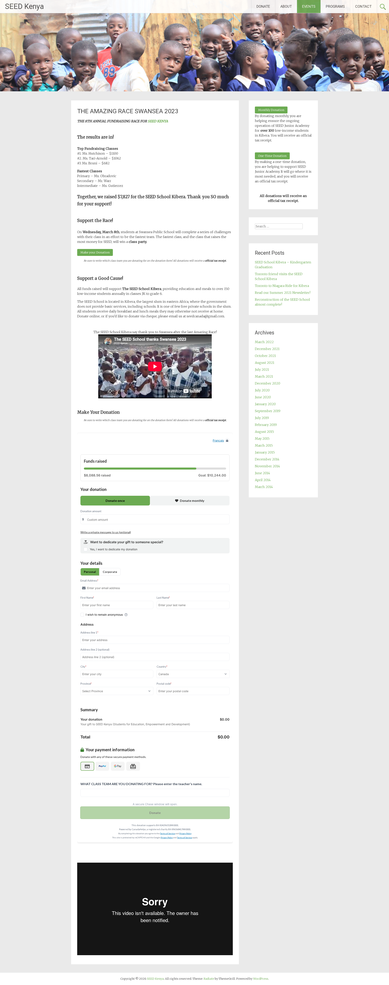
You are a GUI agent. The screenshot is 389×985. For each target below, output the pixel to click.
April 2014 (263, 480)
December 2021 (267, 349)
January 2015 (265, 452)
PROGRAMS (335, 6)
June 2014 (262, 473)
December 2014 (267, 459)
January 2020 (265, 404)
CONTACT (363, 6)
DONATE (263, 6)
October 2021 (265, 356)
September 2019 (267, 411)
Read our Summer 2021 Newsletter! (282, 293)
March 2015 (264, 445)
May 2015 (262, 438)
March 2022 (264, 342)
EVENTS (308, 6)
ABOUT (286, 6)
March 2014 (264, 487)
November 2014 (267, 466)
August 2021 (264, 363)
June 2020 (263, 397)
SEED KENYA (158, 121)
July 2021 (262, 369)
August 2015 (264, 432)
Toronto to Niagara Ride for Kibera (282, 286)
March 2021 (264, 376)
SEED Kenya (24, 6)
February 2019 (266, 425)
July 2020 (262, 390)
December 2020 (267, 383)
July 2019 (262, 418)
